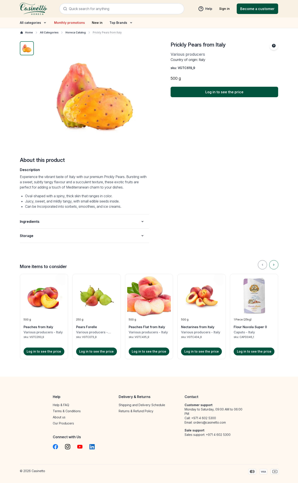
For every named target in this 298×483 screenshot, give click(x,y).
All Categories (49, 32)
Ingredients (29, 221)
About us (59, 417)
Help (208, 8)
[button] (44, 316)
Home (29, 32)
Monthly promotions (69, 22)
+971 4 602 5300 (203, 418)
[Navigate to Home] (33, 9)
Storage (26, 236)
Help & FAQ (61, 405)
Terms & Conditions (67, 411)
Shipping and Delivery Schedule (142, 405)
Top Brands (118, 22)
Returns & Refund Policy (136, 411)
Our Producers (63, 423)
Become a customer (257, 9)
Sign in (224, 8)
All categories (30, 22)
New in (97, 22)
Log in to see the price (224, 92)
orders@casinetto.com (209, 422)
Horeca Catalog (75, 32)
